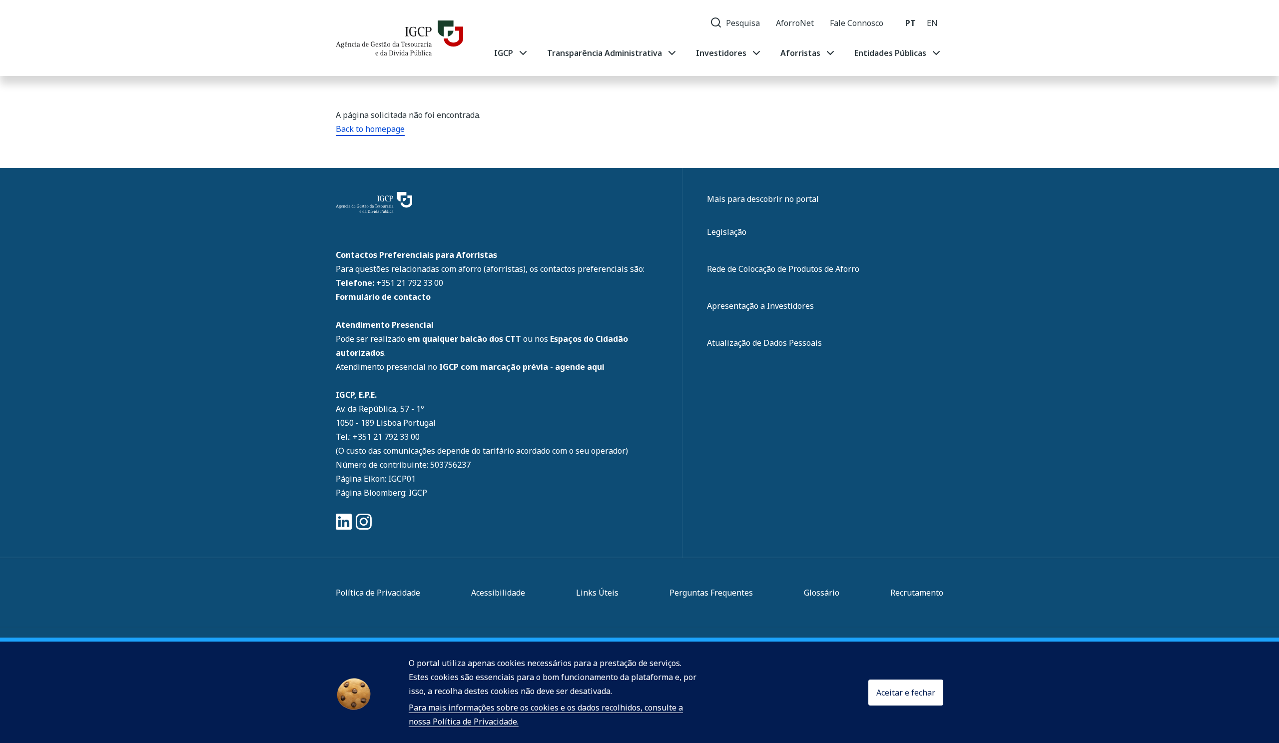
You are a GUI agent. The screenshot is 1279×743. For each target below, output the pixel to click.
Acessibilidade (498, 592)
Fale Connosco (856, 22)
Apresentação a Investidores (760, 305)
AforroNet (795, 22)
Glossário (821, 592)
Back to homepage (370, 128)
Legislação (726, 231)
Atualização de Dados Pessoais (764, 342)
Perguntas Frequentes (711, 592)
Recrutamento (916, 592)
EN (932, 22)
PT (910, 22)
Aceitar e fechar (905, 692)
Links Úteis (597, 592)
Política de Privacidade (378, 592)
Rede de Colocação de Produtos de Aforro (783, 268)
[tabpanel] (718, 53)
